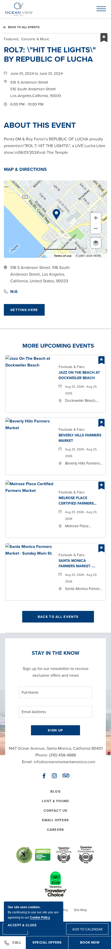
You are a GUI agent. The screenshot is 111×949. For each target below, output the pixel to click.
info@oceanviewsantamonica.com (64, 762)
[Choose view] (96, 243)
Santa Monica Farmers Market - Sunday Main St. (75, 564)
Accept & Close (22, 925)
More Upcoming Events (58, 346)
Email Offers (55, 820)
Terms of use (63, 255)
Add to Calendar (87, 929)
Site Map (80, 909)
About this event (40, 125)
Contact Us (56, 810)
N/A (14, 291)
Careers (55, 829)
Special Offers (50, 944)
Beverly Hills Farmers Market (80, 438)
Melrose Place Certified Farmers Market (76, 501)
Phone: (41, 755)
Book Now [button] (90, 942)
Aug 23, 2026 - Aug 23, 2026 (81, 390)
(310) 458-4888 (62, 755)
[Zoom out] (96, 228)
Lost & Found (55, 801)
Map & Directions (25, 169)
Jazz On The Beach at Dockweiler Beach (79, 375)
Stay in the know (55, 653)
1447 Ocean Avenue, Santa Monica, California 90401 (55, 748)
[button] (35, 89)
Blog (55, 791)
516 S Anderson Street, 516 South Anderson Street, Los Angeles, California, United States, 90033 (40, 274)
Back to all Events (23, 27)
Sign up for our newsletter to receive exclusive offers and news (56, 672)
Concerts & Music (26, 39)
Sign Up (55, 730)
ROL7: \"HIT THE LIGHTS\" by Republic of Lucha (50, 54)
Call (16, 942)
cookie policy (40, 917)
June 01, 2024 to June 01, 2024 (36, 73)
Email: (27, 762)
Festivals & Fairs (72, 367)
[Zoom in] (96, 218)
